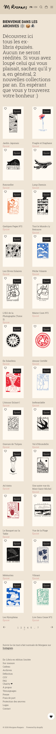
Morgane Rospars (16, 727)
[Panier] (46, 7)
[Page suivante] (51, 627)
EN (35, 7)
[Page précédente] (4, 627)
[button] (41, 7)
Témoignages (9, 690)
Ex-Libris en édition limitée (17, 659)
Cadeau (6, 666)
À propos (7, 687)
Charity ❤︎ (8, 683)
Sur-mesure (9, 663)
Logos (5, 705)
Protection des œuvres (14, 701)
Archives (7, 670)
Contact (6, 708)
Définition (8, 673)
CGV (5, 677)
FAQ (5, 680)
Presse (6, 694)
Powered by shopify (34, 727)
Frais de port (9, 697)
